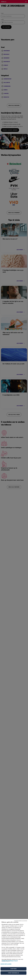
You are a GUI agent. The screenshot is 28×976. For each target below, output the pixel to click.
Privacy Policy (14, 961)
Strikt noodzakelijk (13, 972)
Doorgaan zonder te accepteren (20, 920)
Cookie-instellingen (6, 963)
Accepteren (13, 968)
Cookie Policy (5, 961)
